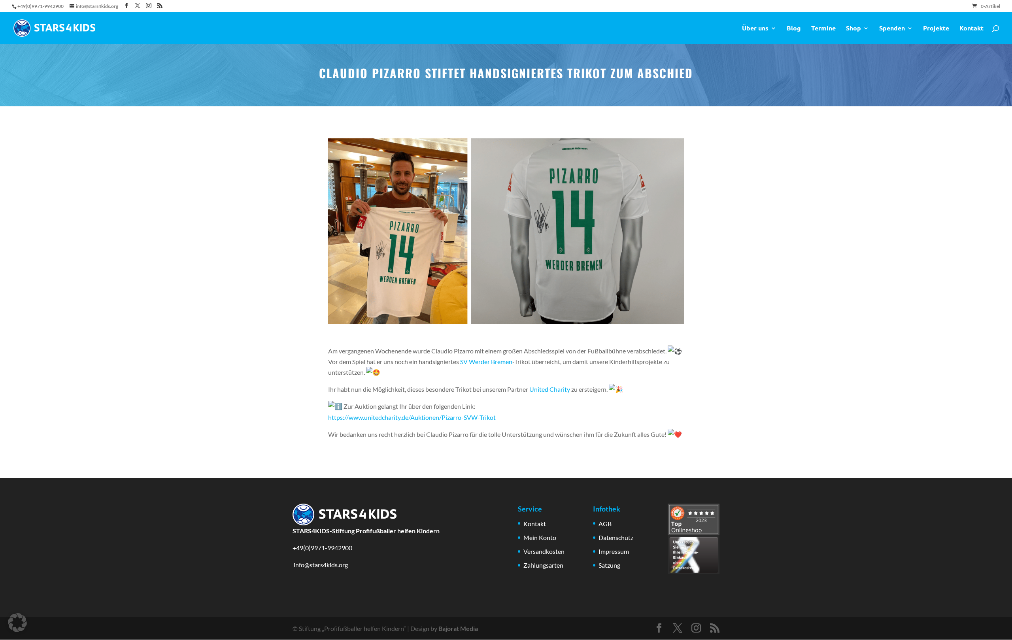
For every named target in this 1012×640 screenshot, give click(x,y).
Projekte (936, 28)
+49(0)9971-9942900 (322, 547)
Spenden (892, 28)
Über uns (755, 28)
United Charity (549, 389)
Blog (794, 28)
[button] (17, 622)
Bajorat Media (458, 628)
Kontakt (971, 28)
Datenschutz (616, 537)
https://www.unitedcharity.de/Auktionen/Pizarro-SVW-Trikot (412, 417)
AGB (605, 523)
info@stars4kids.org (320, 564)
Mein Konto (539, 537)
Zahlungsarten (543, 565)
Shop (853, 28)
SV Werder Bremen (486, 361)
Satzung (609, 565)
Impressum (614, 551)
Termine (823, 28)
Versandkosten (544, 551)
